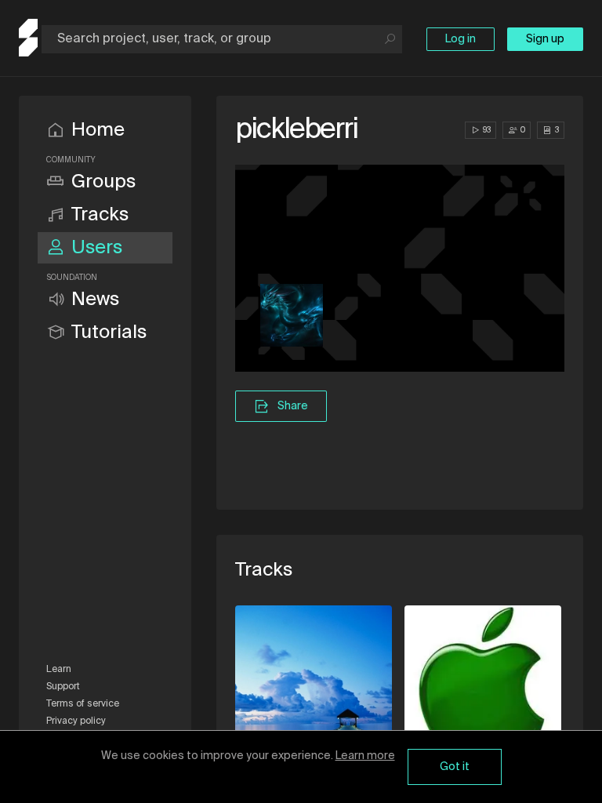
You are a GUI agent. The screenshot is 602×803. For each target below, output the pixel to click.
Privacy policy (76, 721)
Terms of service (82, 704)
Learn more (365, 755)
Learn (58, 669)
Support (63, 687)
